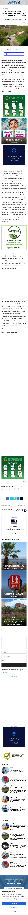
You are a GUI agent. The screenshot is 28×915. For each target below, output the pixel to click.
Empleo (11, 843)
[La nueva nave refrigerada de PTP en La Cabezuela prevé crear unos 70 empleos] (5, 846)
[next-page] (5, 629)
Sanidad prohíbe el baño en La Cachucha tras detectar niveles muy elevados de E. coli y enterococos (14, 566)
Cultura (12, 852)
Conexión (17, 486)
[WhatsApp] (14, 498)
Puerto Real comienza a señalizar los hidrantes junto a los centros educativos (14, 594)
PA (18, 488)
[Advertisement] (14, 285)
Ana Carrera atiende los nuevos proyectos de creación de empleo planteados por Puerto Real (21, 509)
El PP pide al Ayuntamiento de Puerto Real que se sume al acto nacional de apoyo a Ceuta (18, 800)
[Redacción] (2, 19)
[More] (21, 49)
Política (6, 8)
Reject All (14, 911)
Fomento (4, 488)
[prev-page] (2, 629)
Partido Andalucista (6, 490)
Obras (15, 488)
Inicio (2, 8)
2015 (7, 486)
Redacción (8, 19)
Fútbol (11, 806)
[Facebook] (7, 498)
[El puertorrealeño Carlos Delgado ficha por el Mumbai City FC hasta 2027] (5, 808)
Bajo (13, 486)
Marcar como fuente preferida (15, 54)
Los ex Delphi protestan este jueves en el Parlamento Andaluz (7, 508)
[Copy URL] (21, 498)
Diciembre (23, 486)
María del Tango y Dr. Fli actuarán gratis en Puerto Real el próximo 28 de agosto (18, 856)
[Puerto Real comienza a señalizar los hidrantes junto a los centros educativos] (14, 584)
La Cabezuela (10, 488)
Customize (14, 907)
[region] (14, 902)
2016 (10, 486)
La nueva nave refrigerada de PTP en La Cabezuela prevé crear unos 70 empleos (18, 847)
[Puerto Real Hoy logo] (14, 881)
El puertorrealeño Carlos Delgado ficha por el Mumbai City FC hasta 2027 (17, 809)
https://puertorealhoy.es (14, 528)
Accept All (14, 903)
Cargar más (13, 815)
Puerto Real (22, 490)
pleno (13, 490)
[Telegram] (18, 498)
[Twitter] (11, 498)
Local (13, 563)
